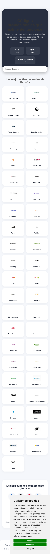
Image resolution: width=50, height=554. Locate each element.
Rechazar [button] (30, 545)
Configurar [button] (30, 548)
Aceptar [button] (30, 541)
